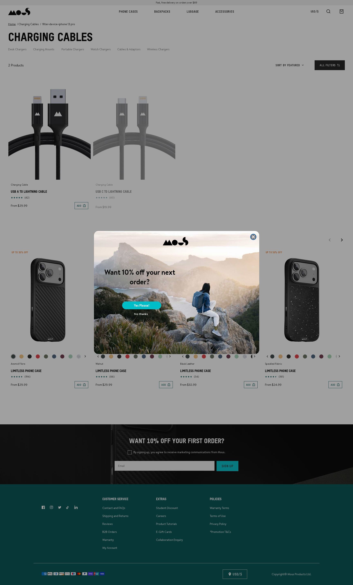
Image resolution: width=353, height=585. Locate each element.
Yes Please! (141, 305)
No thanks (141, 314)
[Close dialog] (253, 237)
